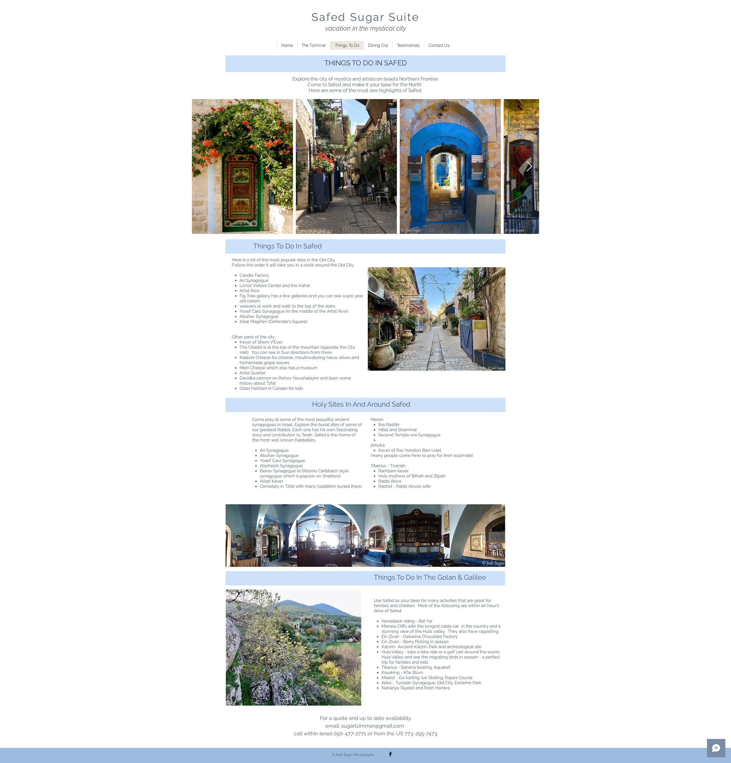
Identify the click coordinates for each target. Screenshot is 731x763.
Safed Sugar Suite (365, 17)
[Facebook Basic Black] (390, 754)
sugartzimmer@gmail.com (372, 726)
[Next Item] (529, 166)
